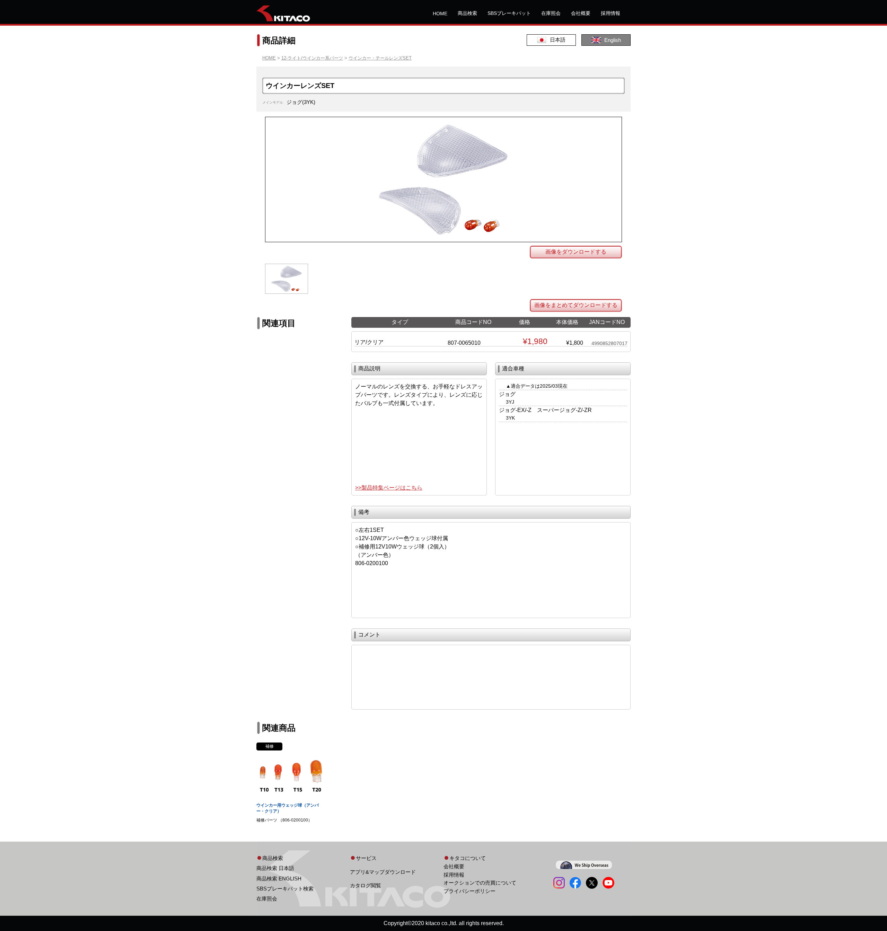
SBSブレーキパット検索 (285, 889)
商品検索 (467, 13)
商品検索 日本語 (275, 868)
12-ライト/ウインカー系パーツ (312, 58)
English (612, 40)
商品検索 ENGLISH (278, 878)
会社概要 (580, 13)
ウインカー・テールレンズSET (380, 58)
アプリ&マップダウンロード (383, 872)
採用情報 (610, 13)
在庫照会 (551, 13)
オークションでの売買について (480, 883)
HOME (440, 13)
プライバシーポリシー (469, 891)
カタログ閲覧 (365, 885)
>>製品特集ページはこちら (388, 488)
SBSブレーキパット (509, 13)
